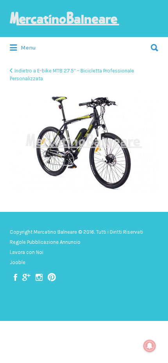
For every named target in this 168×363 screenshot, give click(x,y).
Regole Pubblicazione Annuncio (45, 242)
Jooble (17, 262)
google (26, 277)
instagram (39, 277)
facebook (15, 277)
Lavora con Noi (26, 252)
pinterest (52, 277)
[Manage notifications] (149, 346)
